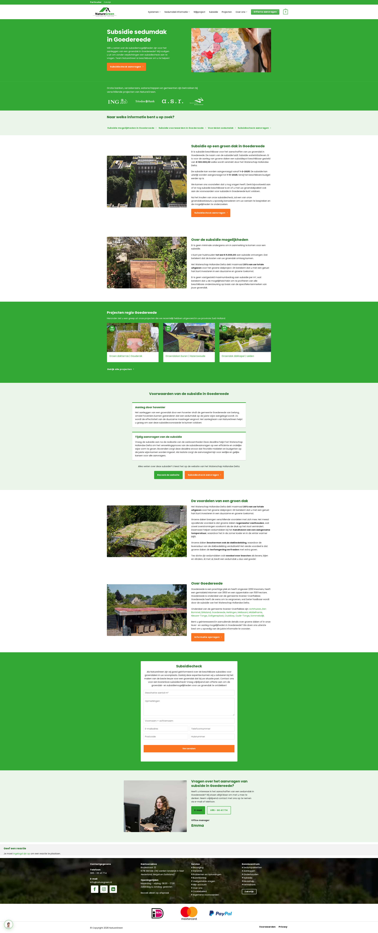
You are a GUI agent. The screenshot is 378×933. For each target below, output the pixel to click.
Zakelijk (107, 2)
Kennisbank (249, 884)
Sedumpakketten (252, 867)
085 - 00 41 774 (98, 873)
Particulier (95, 2)
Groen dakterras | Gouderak (125, 356)
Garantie (197, 870)
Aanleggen (249, 870)
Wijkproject (199, 11)
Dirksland (206, 612)
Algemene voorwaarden (205, 894)
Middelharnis (255, 612)
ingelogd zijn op (21, 853)
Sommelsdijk (257, 615)
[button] (285, 12)
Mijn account (199, 884)
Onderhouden (250, 874)
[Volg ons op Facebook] (94, 889)
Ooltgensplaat (216, 615)
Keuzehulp (248, 881)
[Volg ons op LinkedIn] (113, 889)
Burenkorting (199, 877)
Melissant (243, 612)
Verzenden (189, 748)
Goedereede (218, 612)
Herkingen (231, 612)
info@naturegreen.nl (101, 882)
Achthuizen (255, 608)
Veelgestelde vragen (203, 881)
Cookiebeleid (199, 891)
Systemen (153, 11)
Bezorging (197, 867)
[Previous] (106, 344)
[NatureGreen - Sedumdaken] (105, 13)
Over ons (240, 11)
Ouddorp (229, 615)
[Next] (271, 344)
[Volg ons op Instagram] (104, 889)
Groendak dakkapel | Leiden (238, 356)
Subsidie (213, 11)
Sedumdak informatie (176, 11)
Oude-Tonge (243, 615)
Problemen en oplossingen (206, 874)
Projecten (227, 11)
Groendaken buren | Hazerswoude (185, 356)
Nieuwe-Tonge (199, 615)
